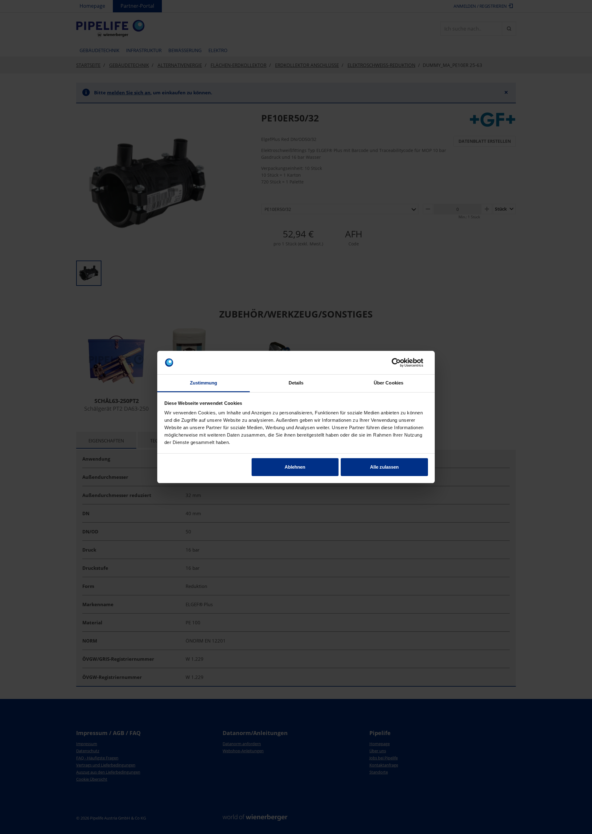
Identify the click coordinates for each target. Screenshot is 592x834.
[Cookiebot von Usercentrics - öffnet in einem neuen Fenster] (401, 362)
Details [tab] (296, 382)
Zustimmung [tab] (203, 382)
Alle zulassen (384, 467)
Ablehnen (295, 467)
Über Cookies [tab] (388, 382)
